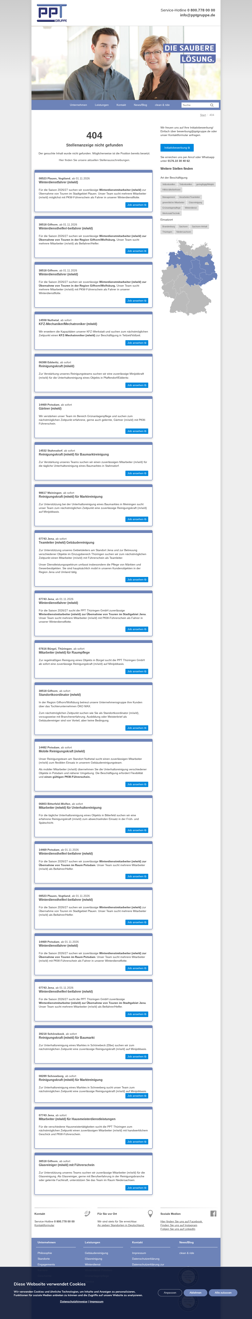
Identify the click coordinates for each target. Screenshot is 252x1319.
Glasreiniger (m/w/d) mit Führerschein (66, 1165)
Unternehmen (78, 104)
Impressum (139, 1253)
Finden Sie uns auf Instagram (178, 1225)
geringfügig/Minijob (205, 184)
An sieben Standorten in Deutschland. (121, 1225)
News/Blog (140, 104)
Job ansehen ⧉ (136, 204)
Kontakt (121, 104)
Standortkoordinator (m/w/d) (60, 694)
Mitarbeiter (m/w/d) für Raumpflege (64, 652)
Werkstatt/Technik (171, 213)
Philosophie (45, 1253)
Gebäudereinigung (96, 1253)
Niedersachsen (183, 232)
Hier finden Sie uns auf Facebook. (181, 1221)
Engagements (46, 1264)
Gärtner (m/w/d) (50, 408)
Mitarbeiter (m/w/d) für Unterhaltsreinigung (70, 807)
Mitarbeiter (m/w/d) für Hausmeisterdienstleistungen (77, 1119)
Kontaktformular (44, 1225)
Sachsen (183, 226)
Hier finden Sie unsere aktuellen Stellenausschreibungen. (94, 160)
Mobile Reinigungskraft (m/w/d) (62, 751)
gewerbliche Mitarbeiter (173, 202)
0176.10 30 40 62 (179, 160)
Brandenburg (168, 226)
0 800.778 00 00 (201, 10)
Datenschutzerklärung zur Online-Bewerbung (148, 1266)
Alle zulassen (223, 1293)
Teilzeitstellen (185, 184)
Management (168, 197)
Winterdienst (191, 208)
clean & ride (162, 104)
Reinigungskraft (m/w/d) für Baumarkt (66, 1037)
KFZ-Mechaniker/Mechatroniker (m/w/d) (68, 324)
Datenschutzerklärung (145, 1258)
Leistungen (102, 104)
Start (203, 115)
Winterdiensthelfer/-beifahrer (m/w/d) (66, 228)
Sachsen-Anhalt (199, 226)
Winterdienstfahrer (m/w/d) (58, 182)
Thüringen (167, 232)
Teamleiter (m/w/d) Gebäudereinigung (66, 542)
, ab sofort (55, 320)
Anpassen (170, 1293)
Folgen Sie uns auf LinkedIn (177, 1229)
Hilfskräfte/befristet (171, 189)
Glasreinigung (195, 202)
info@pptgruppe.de (197, 15)
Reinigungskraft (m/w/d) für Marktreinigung (71, 496)
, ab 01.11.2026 (64, 178)
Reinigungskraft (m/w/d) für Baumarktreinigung (74, 454)
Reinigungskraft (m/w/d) (56, 366)
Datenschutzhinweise (73, 1301)
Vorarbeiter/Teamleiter (189, 197)
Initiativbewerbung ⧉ (177, 147)
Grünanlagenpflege (171, 208)
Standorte (44, 1258)
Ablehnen (195, 1293)
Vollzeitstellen (168, 184)
